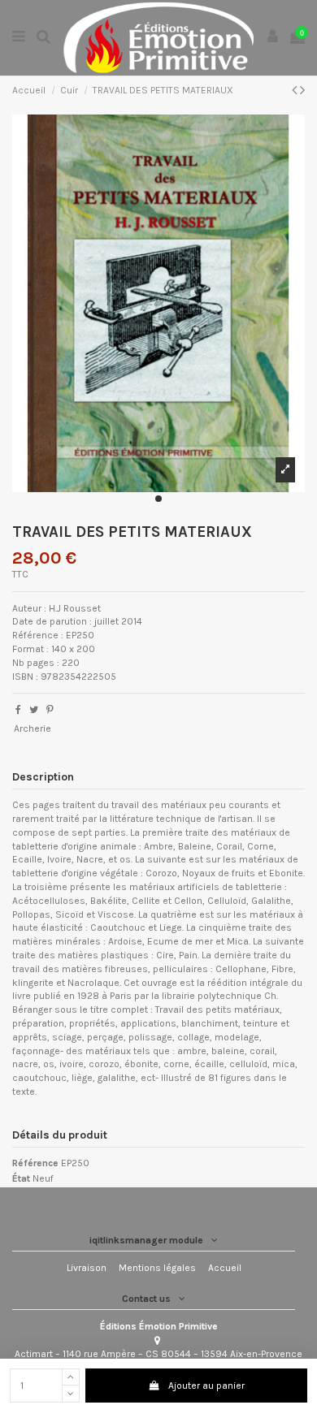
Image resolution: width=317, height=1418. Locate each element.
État (21, 1178)
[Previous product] (296, 90)
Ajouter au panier (206, 1385)
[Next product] (302, 90)
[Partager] (18, 709)
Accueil (224, 1267)
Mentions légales (157, 1267)
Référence (35, 1163)
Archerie (32, 728)
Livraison (86, 1267)
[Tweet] (33, 709)
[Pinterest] (50, 709)
